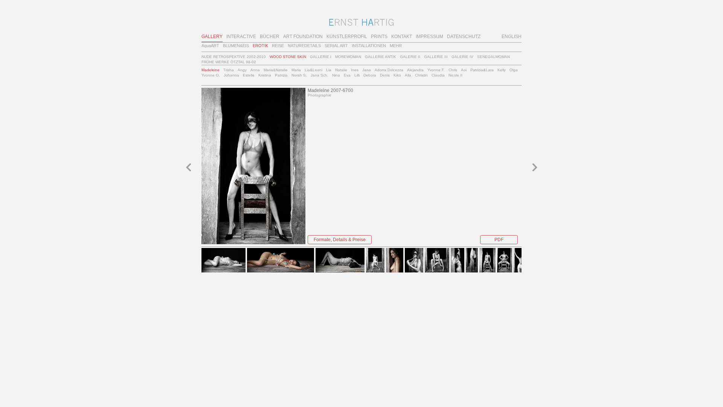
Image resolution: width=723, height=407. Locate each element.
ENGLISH (512, 36)
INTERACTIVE (241, 36)
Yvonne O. (210, 75)
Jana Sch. (319, 75)
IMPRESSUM (429, 36)
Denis (385, 75)
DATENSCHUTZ (463, 36)
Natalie (341, 70)
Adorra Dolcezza (389, 70)
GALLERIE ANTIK (380, 57)
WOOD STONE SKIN (288, 57)
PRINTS (379, 36)
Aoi (464, 70)
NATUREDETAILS (304, 45)
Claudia (438, 75)
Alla (408, 75)
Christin (421, 75)
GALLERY (212, 36)
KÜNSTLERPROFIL (346, 36)
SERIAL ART (336, 45)
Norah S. (299, 75)
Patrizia (281, 75)
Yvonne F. (436, 70)
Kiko (397, 75)
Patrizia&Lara (482, 70)
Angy (242, 70)
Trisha (228, 70)
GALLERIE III (436, 57)
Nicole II (455, 75)
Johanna (231, 75)
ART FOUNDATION (303, 36)
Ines (354, 70)
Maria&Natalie (276, 70)
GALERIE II (410, 57)
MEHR (396, 45)
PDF (498, 239)
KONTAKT (401, 36)
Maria (296, 70)
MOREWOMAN (348, 57)
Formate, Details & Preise (340, 239)
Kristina (264, 75)
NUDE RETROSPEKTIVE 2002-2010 (233, 57)
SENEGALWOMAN (493, 57)
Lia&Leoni (313, 70)
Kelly (501, 70)
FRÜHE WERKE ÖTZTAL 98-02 (228, 62)
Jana (366, 70)
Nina (336, 75)
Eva (347, 75)
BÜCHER (269, 36)
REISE (278, 45)
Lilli (357, 75)
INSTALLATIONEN (369, 45)
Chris (452, 70)
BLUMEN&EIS (236, 45)
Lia (328, 70)
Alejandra (415, 70)
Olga (513, 70)
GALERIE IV (462, 57)
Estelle (249, 75)
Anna (255, 70)
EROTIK (260, 45)
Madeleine (210, 70)
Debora (369, 75)
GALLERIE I (320, 57)
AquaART (210, 45)
